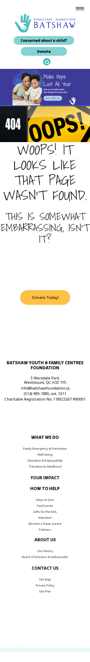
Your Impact (45, 477)
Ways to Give (45, 500)
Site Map (45, 579)
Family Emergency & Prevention (45, 448)
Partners (45, 529)
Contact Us (45, 568)
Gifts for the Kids (45, 512)
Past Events (45, 506)
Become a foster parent (45, 524)
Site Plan (45, 591)
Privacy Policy (45, 585)
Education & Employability (45, 460)
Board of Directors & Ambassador (45, 557)
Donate (44, 51)
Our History (45, 551)
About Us (45, 539)
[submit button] (47, 61)
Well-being (45, 454)
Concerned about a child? (44, 40)
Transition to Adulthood (45, 466)
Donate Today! (45, 297)
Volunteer (45, 518)
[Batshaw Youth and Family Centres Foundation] (45, 22)
